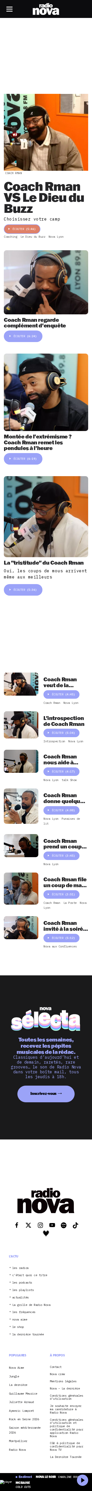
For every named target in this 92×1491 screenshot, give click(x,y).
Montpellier (18, 1441)
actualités (20, 1297)
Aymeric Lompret (21, 1411)
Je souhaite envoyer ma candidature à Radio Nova (66, 1409)
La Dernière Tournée (66, 1457)
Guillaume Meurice (23, 1393)
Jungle (14, 1376)
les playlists (23, 1290)
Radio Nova (17, 1450)
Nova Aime (16, 1367)
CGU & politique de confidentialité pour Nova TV (66, 1446)
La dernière (18, 1385)
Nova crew (57, 1374)
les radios (20, 1268)
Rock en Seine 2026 (24, 1419)
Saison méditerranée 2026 (25, 1430)
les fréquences (24, 1312)
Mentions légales (63, 1381)
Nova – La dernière (65, 1388)
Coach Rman (13, 173)
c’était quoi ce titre (29, 1275)
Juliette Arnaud (21, 1402)
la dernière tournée (28, 1334)
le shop (18, 1327)
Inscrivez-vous (43, 1093)
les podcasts (22, 1282)
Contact (56, 1367)
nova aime (19, 1319)
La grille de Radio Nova (31, 1305)
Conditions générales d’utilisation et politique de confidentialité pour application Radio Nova (66, 1428)
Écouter (24, 229)
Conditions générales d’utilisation (66, 1397)
